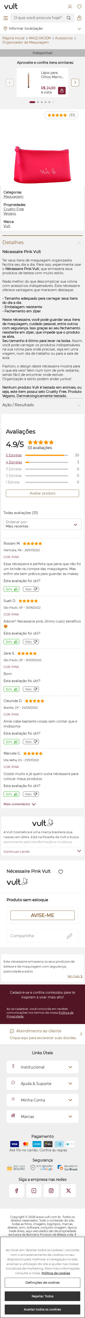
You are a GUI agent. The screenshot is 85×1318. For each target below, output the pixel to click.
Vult (7, 226)
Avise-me (42, 915)
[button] (62, 90)
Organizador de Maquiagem (25, 42)
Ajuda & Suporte (36, 1083)
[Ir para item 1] (32, 102)
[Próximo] (75, 82)
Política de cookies (56, 1273)
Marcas (27, 1116)
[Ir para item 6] (53, 102)
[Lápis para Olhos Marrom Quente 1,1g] (28, 82)
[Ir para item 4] (46, 102)
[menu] (5, 18)
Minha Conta (33, 1100)
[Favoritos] (79, 6)
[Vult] (11, 6)
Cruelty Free (14, 209)
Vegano (10, 213)
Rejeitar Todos (43, 1296)
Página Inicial (14, 38)
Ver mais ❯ (75, 976)
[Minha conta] (70, 6)
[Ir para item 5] (49, 102)
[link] (42, 82)
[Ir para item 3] (42, 102)
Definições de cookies (43, 1282)
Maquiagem (40, 38)
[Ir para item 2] (38, 102)
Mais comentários (17, 804)
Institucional (32, 1067)
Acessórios (64, 38)
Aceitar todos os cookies (42, 1309)
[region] (42, 1277)
